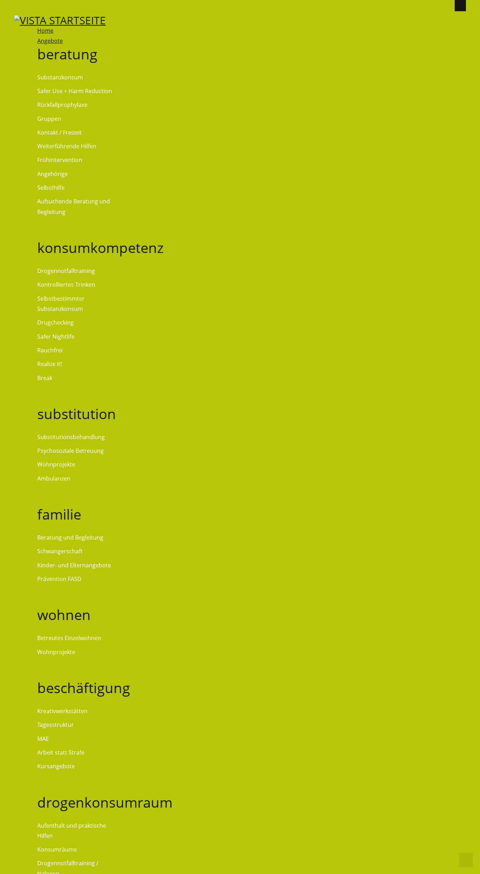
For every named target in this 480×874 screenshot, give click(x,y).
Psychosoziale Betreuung (70, 451)
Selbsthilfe (51, 187)
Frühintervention (59, 160)
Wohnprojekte (56, 464)
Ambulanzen (53, 478)
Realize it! (49, 364)
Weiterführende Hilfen (66, 146)
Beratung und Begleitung (70, 537)
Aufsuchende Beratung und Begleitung (73, 206)
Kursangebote (56, 766)
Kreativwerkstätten (62, 711)
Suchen (462, 33)
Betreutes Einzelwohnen (69, 638)
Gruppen (49, 119)
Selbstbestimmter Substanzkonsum (61, 304)
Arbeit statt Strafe (60, 752)
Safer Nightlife (55, 336)
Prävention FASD (59, 579)
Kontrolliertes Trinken (66, 284)
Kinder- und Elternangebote (74, 565)
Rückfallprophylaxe (62, 105)
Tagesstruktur (55, 725)
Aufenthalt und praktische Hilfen (71, 831)
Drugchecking (55, 322)
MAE (43, 739)
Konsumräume (57, 849)
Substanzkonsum (60, 77)
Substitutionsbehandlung (71, 437)
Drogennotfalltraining (66, 271)
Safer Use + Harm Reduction (74, 91)
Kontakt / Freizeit (59, 132)
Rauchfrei (50, 350)
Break (44, 378)
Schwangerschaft (60, 551)
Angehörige (52, 174)
